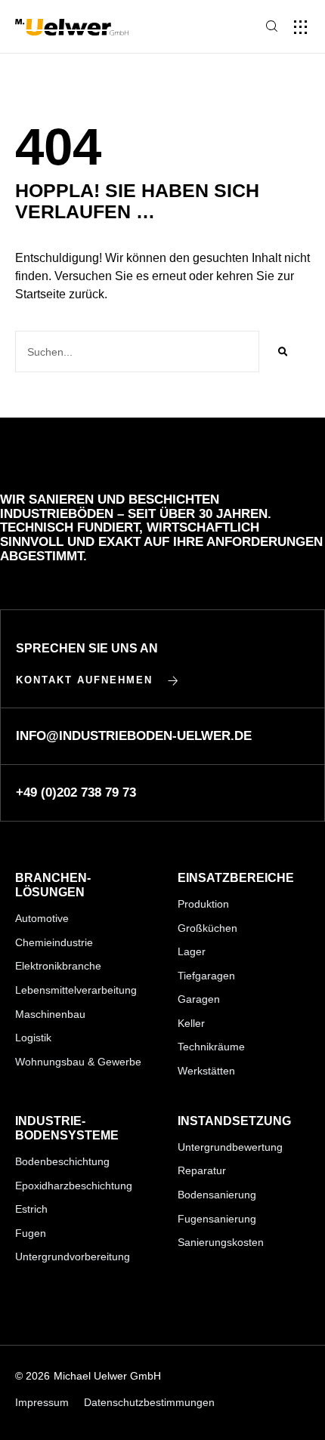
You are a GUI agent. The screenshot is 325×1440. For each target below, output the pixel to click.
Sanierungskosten (221, 1242)
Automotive (42, 918)
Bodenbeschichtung (62, 1161)
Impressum (42, 1402)
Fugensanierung (217, 1219)
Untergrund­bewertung (230, 1147)
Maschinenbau (50, 1014)
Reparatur (202, 1170)
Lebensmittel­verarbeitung (76, 990)
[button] (300, 27)
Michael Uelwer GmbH (107, 1376)
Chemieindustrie (54, 942)
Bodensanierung (217, 1195)
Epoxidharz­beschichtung (73, 1185)
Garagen (199, 999)
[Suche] (282, 351)
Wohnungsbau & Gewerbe (78, 1062)
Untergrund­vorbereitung (72, 1256)
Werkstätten (206, 1071)
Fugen (30, 1233)
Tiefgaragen (206, 976)
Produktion (203, 904)
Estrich (31, 1209)
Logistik (33, 1037)
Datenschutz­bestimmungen (149, 1402)
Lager (192, 951)
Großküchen (207, 928)
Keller (191, 1023)
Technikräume (211, 1047)
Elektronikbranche (58, 966)
